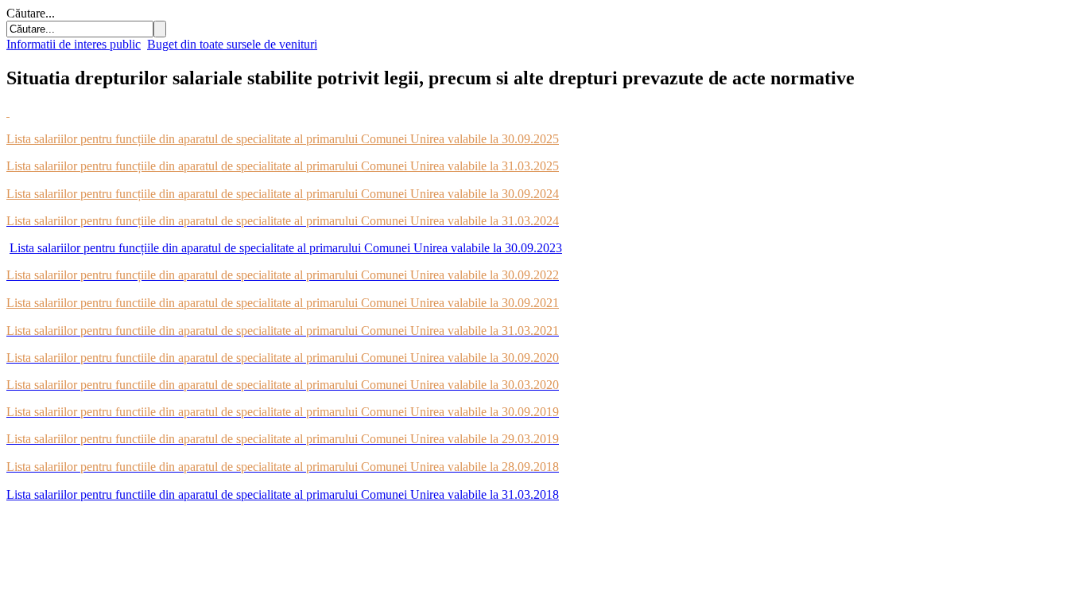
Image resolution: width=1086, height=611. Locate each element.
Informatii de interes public (73, 44)
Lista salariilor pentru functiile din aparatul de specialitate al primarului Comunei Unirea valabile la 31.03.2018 (282, 494)
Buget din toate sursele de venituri (232, 44)
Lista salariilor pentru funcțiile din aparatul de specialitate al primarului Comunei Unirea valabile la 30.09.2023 (286, 248)
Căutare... (30, 13)
